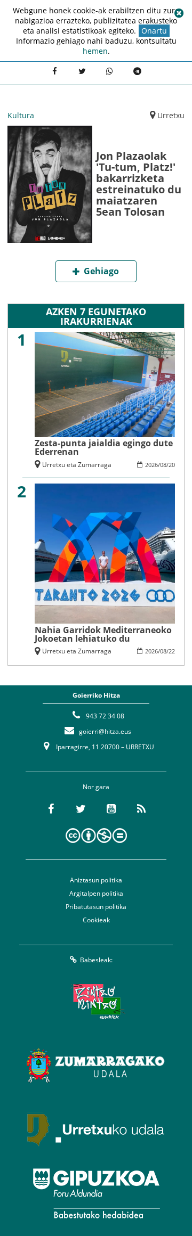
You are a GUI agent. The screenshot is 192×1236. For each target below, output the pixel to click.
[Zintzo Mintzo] (96, 1001)
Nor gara (96, 786)
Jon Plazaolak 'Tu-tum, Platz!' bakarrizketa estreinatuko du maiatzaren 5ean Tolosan (138, 184)
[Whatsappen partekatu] (110, 72)
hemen (95, 51)
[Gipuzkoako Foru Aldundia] (96, 1193)
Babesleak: (96, 959)
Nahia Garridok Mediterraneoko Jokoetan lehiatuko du (103, 634)
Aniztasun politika (96, 880)
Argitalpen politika (96, 893)
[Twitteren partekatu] (82, 72)
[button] (179, 13)
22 (172, 651)
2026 (151, 465)
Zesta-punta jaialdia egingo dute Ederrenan (104, 447)
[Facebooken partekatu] (54, 72)
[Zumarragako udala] (96, 1065)
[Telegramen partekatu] (137, 72)
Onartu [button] (154, 31)
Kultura (20, 115)
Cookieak (96, 919)
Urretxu (171, 115)
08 (163, 465)
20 (172, 465)
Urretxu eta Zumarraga (76, 464)
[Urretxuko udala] (96, 1129)
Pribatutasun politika (96, 906)
